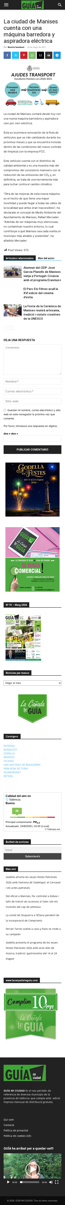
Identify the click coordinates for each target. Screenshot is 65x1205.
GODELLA (9, 753)
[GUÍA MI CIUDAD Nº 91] (23, 661)
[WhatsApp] (32, 55)
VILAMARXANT (12, 772)
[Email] (40, 55)
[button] (6, 5)
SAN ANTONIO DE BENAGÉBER (22, 764)
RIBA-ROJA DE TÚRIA (16, 768)
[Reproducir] (8, 1182)
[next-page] (11, 327)
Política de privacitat (16, 1130)
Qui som (9, 1119)
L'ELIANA (9, 761)
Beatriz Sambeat (16, 47)
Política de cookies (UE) (17, 1136)
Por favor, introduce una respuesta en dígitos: (30, 425)
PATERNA (9, 745)
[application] (32, 1169)
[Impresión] (48, 55)
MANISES (9, 757)
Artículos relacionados (20, 258)
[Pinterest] (23, 55)
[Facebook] (7, 55)
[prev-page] (6, 327)
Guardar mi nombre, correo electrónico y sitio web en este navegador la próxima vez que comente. (32, 414)
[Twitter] (15, 55)
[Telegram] (57, 55)
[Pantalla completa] (56, 1182)
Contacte (9, 1125)
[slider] (29, 1182)
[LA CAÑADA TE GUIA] (32, 708)
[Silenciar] (51, 1182)
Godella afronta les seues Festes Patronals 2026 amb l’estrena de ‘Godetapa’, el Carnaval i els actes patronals (33, 882)
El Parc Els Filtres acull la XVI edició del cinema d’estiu (40, 293)
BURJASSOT (10, 749)
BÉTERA (8, 776)
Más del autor (46, 258)
